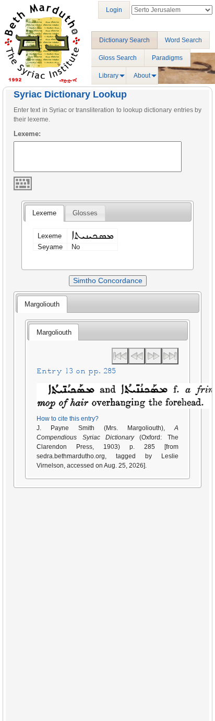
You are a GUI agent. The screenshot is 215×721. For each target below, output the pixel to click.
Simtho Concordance (107, 280)
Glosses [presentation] (85, 213)
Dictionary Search (124, 40)
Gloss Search (118, 58)
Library (108, 75)
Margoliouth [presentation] (42, 304)
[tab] (44, 213)
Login (114, 10)
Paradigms (167, 58)
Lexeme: (27, 134)
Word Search (183, 40)
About (142, 75)
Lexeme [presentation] (44, 213)
